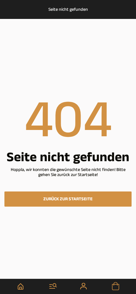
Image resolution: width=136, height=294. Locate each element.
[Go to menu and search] (53, 286)
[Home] (20, 286)
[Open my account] (84, 286)
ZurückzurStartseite (68, 199)
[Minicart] (115, 286)
